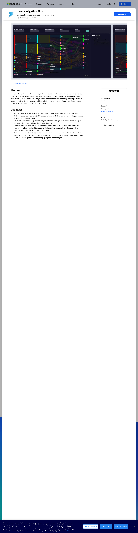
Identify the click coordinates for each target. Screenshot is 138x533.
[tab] (20, 83)
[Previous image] (12, 51)
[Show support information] (108, 106)
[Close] (133, 11)
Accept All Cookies (121, 526)
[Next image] (125, 51)
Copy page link (109, 125)
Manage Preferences (90, 526)
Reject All (106, 526)
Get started (122, 14)
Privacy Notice (66, 531)
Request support (106, 111)
